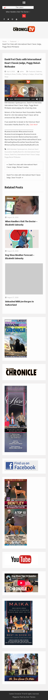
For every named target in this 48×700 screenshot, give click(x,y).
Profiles (18, 74)
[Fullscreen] (40, 99)
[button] (24, 90)
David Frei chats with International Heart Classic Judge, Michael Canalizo (22, 165)
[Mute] (37, 99)
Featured (32, 71)
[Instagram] (12, 19)
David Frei (13, 154)
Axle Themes (30, 697)
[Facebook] (4, 19)
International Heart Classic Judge (28, 154)
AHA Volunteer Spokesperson (17, 149)
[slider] (22, 99)
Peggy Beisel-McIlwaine (12, 157)
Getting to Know (10, 74)
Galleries (39, 71)
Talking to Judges (28, 74)
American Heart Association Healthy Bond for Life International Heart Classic (22, 151)
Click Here (33, 124)
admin (22, 71)
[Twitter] (8, 19)
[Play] (7, 99)
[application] (24, 90)
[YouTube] (16, 19)
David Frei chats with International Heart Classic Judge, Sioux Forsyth (24, 176)
